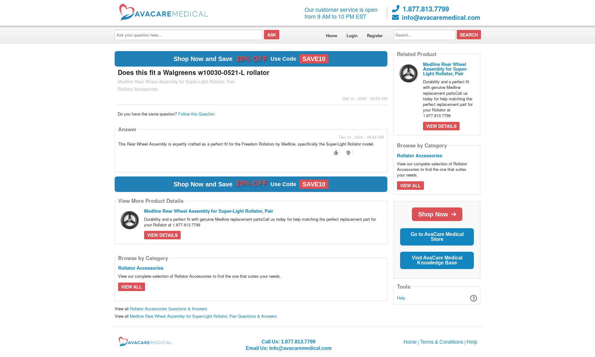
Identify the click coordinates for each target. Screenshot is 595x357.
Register (375, 35)
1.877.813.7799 (426, 8)
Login (352, 35)
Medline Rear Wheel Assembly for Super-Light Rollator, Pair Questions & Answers (203, 316)
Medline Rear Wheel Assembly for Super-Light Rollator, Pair (208, 210)
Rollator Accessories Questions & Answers (168, 308)
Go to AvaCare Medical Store (437, 237)
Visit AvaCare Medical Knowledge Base (437, 260)
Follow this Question (196, 114)
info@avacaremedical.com (441, 17)
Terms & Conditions (441, 342)
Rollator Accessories (140, 267)
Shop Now (433, 214)
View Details (162, 235)
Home (331, 35)
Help (401, 298)
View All (131, 287)
